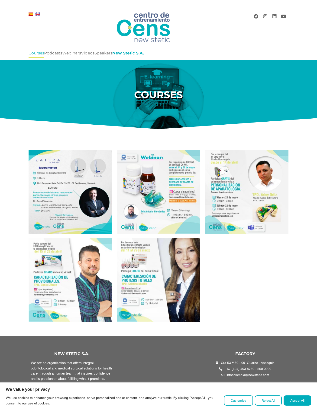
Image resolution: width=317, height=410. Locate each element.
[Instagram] (265, 16)
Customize (238, 400)
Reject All (268, 400)
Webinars (71, 53)
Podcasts (53, 53)
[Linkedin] (274, 16)
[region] (158, 396)
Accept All (297, 400)
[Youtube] (283, 16)
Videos (87, 53)
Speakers (103, 53)
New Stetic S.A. (128, 53)
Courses (36, 53)
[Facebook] (256, 16)
